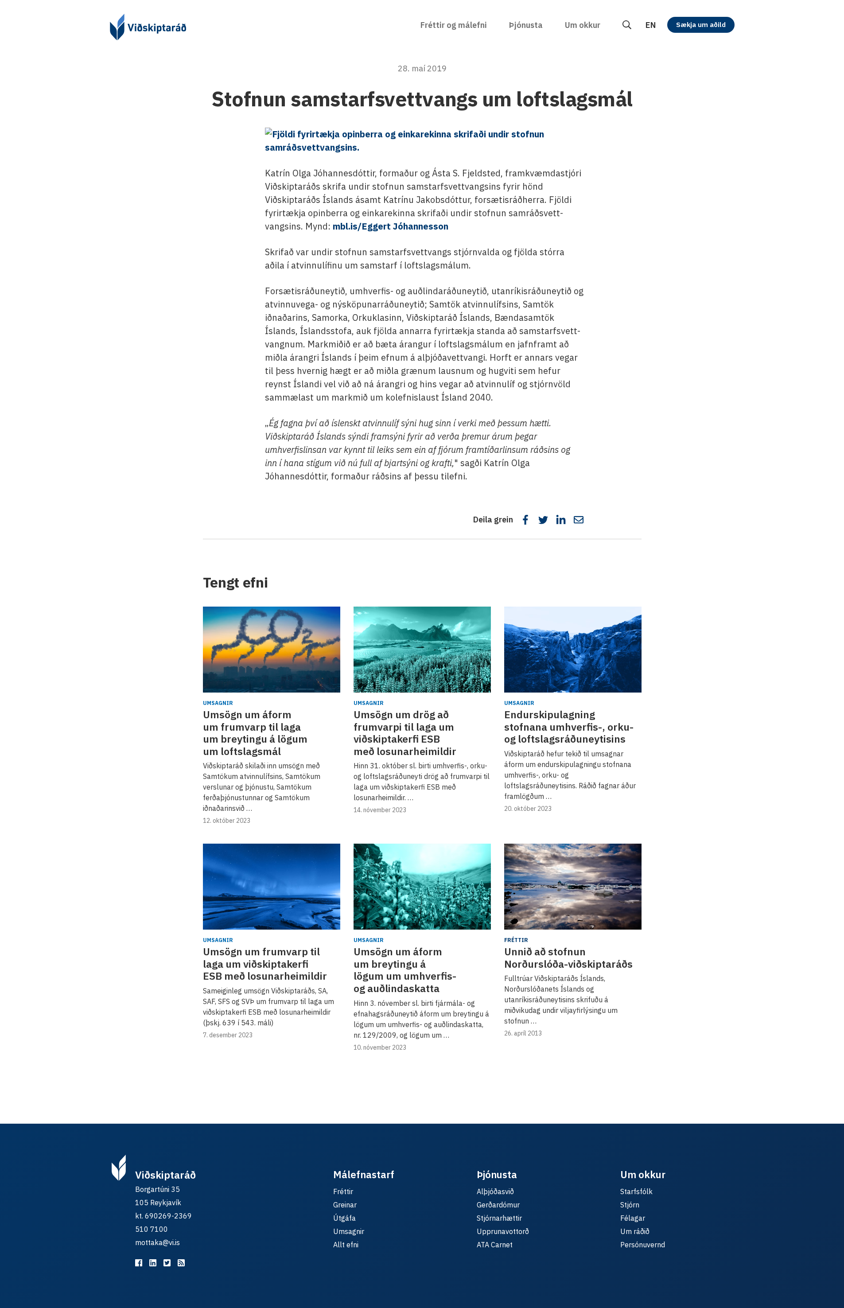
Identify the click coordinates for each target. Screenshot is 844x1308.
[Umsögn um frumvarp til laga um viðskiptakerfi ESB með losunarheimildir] (271, 887)
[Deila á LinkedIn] (561, 520)
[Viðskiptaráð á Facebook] (139, 1263)
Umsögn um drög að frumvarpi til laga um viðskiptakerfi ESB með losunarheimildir (405, 733)
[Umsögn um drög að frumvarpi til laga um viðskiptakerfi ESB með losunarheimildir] (422, 650)
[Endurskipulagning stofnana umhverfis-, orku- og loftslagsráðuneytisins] (573, 650)
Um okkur (582, 25)
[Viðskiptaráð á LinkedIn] (153, 1263)
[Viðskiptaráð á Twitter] (167, 1263)
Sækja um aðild (701, 24)
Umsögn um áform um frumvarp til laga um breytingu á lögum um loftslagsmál (255, 733)
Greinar (345, 1204)
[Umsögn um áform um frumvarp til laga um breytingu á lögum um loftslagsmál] (271, 650)
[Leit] (627, 25)
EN (651, 25)
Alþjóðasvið (495, 1191)
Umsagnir (218, 703)
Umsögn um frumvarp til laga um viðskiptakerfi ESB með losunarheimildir (265, 963)
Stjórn (629, 1204)
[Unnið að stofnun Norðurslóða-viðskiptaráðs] (573, 887)
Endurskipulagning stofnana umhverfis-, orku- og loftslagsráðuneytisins (569, 726)
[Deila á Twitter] (543, 520)
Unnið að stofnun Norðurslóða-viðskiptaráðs (568, 957)
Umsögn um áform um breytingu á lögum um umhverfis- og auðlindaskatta (405, 970)
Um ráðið (635, 1231)
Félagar (632, 1218)
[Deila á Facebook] (525, 520)
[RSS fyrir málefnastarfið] (181, 1263)
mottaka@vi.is (157, 1242)
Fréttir (516, 940)
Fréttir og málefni (453, 25)
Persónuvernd (642, 1244)
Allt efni (345, 1244)
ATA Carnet (495, 1244)
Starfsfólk (636, 1191)
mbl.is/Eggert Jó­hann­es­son (390, 226)
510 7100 (151, 1229)
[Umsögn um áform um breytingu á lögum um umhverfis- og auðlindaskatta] (422, 887)
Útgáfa (344, 1218)
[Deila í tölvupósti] (578, 520)
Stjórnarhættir (499, 1218)
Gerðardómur (498, 1204)
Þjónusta (526, 25)
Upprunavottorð (503, 1231)
